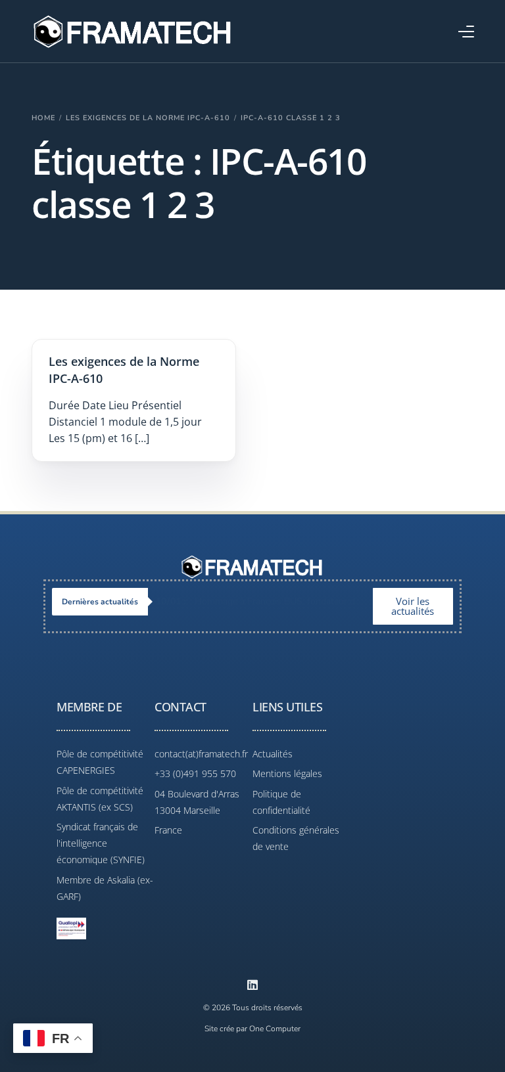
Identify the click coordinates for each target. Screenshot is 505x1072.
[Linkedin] (252, 985)
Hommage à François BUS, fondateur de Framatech (264, 601)
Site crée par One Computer (252, 1028)
